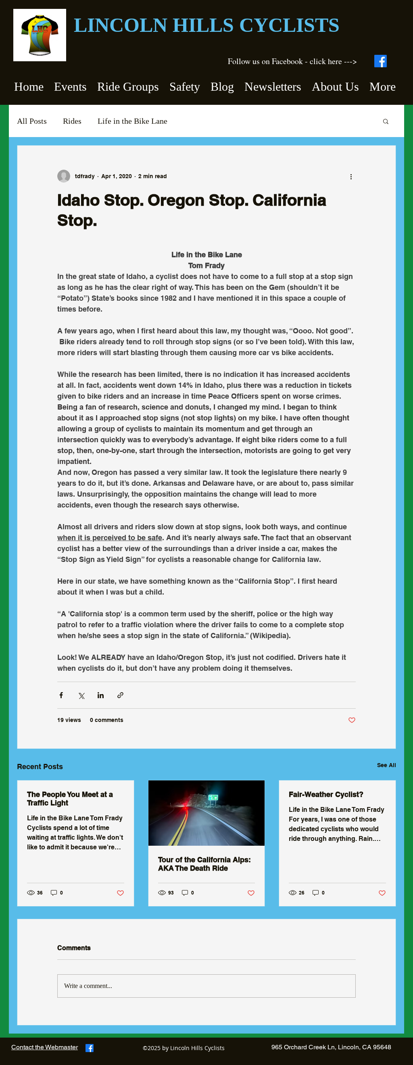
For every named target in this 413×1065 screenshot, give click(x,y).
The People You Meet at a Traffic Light (70, 798)
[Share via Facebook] (61, 695)
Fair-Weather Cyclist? (326, 794)
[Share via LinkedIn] (100, 695)
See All (386, 765)
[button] (70, 83)
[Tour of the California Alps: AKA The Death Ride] (206, 813)
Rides (72, 120)
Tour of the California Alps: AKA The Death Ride (204, 863)
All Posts (32, 120)
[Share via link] (120, 695)
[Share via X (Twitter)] (81, 695)
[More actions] (351, 176)
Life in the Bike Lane (132, 120)
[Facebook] (380, 61)
